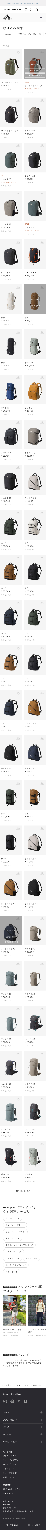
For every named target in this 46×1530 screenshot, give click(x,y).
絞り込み (14, 1525)
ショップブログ (10, 1473)
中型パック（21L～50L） (28, 34)
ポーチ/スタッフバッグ (16, 1265)
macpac (8, 34)
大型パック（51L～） (15, 1225)
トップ (4, 1385)
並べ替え (36, 1525)
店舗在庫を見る (36, 75)
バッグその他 (11, 1271)
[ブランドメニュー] (41, 17)
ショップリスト (10, 1464)
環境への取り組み (11, 1489)
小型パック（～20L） (15, 1231)
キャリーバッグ (12, 1238)
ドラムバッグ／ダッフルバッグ (19, 1245)
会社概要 (7, 1493)
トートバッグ (31, 1258)
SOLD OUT (35, 64)
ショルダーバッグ (13, 1251)
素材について (9, 1477)
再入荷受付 (36, 71)
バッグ (26, 1385)
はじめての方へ (10, 1455)
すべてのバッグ (12, 1218)
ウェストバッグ (12, 1258)
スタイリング (9, 1468)
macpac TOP (15, 1385)
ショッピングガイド (11, 1460)
